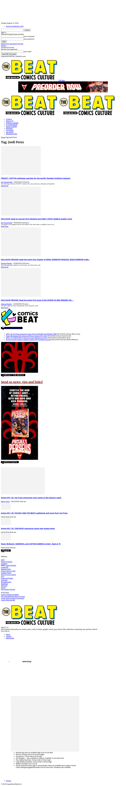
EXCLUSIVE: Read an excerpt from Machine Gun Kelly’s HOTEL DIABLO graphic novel (36, 219)
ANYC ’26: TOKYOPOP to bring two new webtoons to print (26, 338)
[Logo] (30, 116)
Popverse (4, 580)
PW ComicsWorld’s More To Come (13, 596)
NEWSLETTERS (11, 134)
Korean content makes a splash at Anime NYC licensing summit (28, 339)
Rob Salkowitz (6, 582)
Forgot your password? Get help (12, 44)
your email (27, 51)
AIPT (2, 560)
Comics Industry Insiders (10, 595)
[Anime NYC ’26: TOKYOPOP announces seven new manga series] (6, 525)
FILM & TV (10, 121)
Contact (8, 636)
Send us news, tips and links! (22, 382)
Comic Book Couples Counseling (12, 598)
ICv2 (2, 576)
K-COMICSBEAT (11, 125)
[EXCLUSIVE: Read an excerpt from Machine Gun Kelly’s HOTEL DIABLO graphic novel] (21, 215)
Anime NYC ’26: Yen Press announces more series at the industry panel (31, 497)
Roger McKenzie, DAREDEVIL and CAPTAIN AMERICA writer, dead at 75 (31, 544)
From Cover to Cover (8, 571)
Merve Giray (5, 501)
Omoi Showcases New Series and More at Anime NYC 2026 (26, 336)
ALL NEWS (9, 132)
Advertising (10, 638)
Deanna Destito (6, 263)
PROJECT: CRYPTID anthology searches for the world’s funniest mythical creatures (35, 178)
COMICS (9, 119)
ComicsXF (4, 567)
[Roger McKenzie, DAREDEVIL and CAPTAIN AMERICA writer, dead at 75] (6, 540)
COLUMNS (9, 130)
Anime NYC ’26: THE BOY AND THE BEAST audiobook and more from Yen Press (34, 513)
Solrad (3, 587)
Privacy (3, 46)
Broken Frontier (6, 562)
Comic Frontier (10, 565)
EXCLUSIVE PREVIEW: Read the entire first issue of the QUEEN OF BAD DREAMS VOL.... (37, 300)
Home (3, 137)
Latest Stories (15, 328)
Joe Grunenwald (6, 182)
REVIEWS (9, 128)
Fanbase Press (6, 569)
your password (29, 39)
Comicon (4, 563)
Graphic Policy (6, 573)
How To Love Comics (8, 575)
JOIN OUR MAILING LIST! (15, 26)
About (8, 634)
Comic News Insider (8, 600)
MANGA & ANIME (12, 123)
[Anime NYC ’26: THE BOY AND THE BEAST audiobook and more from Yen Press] (6, 509)
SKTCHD (4, 586)
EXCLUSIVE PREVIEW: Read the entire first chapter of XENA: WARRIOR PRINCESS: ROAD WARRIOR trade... (45, 259)
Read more (4, 186)
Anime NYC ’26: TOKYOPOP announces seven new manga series (28, 528)
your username (29, 36)
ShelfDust (4, 584)
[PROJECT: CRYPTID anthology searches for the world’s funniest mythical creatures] (21, 174)
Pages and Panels (7, 578)
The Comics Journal (8, 589)
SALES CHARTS (11, 127)
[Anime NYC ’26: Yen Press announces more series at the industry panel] (23, 494)
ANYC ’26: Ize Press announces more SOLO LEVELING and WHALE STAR (31, 334)
